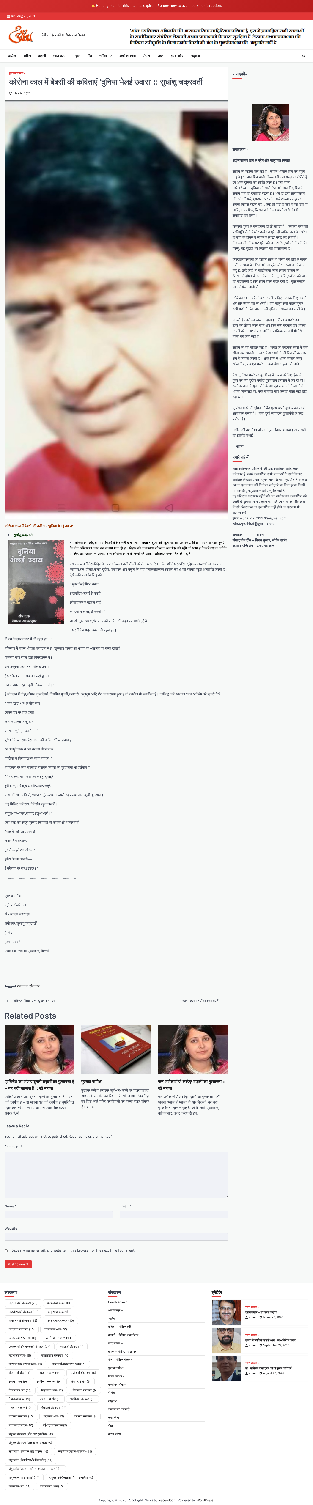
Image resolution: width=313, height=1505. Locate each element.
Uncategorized (117, 1301)
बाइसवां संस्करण (85, 1416)
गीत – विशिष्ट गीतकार (120, 1359)
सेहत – (112, 1425)
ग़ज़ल (77, 55)
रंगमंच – (113, 1392)
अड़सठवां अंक (58, 1311)
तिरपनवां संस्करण (85, 1390)
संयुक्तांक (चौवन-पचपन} (75, 1451)
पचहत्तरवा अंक (50, 1398)
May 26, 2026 (271, 1373)
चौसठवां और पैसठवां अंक (25, 1364)
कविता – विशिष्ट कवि (120, 1326)
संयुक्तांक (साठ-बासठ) (24, 1477)
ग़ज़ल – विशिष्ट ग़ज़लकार (122, 1351)
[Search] (303, 55)
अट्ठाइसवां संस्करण (23, 1302)
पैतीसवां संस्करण (53, 1407)
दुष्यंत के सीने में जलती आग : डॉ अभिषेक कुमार (270, 1312)
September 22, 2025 (276, 1317)
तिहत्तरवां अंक (19, 1398)
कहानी (42, 55)
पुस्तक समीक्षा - (17, 73)
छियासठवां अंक (20, 1390)
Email (125, 1206)
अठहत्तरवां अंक (58, 1302)
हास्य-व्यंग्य (177, 55)
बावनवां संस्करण (21, 1425)
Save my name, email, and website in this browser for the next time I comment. (73, 1250)
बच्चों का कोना (127, 55)
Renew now (167, 5)
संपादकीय (113, 1417)
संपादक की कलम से (118, 1409)
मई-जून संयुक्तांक (55, 1425)
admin (253, 1317)
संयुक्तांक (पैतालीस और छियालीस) (30, 1460)
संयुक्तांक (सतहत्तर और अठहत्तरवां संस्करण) (35, 1468)
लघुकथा (195, 55)
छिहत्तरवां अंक (52, 1390)
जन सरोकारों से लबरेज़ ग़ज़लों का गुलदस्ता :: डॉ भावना (191, 1085)
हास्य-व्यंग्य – (116, 1433)
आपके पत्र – (115, 1310)
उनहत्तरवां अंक (55, 1329)
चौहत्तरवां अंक (19, 1372)
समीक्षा (103, 55)
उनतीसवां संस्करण (60, 1320)
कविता (27, 55)
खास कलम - (252, 1307)
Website (11, 1228)
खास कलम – (115, 1343)
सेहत (160, 55)
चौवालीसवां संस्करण (55, 1355)
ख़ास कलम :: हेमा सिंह (257, 1368)
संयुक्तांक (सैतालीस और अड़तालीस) (71, 1477)
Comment (13, 1146)
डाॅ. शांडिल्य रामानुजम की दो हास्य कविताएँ (268, 1340)
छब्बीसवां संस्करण (49, 1381)
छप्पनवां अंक (18, 1381)
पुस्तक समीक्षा (91, 1081)
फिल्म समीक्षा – (116, 1376)
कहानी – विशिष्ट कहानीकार (123, 1334)
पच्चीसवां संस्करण (82, 1398)
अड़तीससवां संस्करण (23, 1311)
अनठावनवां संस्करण (23, 1320)
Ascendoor (167, 1500)
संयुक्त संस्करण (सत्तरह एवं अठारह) (30, 1442)
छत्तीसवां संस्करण (83, 1372)
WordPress (205, 1500)
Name (10, 1206)
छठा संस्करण (50, 1372)
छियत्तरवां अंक (81, 1381)
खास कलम (59, 55)
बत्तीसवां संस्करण (21, 1416)
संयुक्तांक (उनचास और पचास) (28, 1451)
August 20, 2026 (273, 1345)
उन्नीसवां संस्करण (59, 1337)
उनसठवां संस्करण (28, 986)
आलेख (12, 55)
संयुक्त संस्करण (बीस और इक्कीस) (31, 1433)
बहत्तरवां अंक (54, 1416)
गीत (90, 55)
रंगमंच (146, 55)
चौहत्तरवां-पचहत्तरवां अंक (69, 1364)
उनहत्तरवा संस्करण (22, 1337)
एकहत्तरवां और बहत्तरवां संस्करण (29, 1346)
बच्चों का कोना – (117, 1384)
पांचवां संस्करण (20, 1407)
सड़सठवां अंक (19, 1486)
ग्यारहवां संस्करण (71, 1346)
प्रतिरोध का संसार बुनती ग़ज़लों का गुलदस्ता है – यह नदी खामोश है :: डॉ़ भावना (39, 1085)
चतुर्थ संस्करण (20, 1355)
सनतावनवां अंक (52, 1486)
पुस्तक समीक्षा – (117, 1367)
